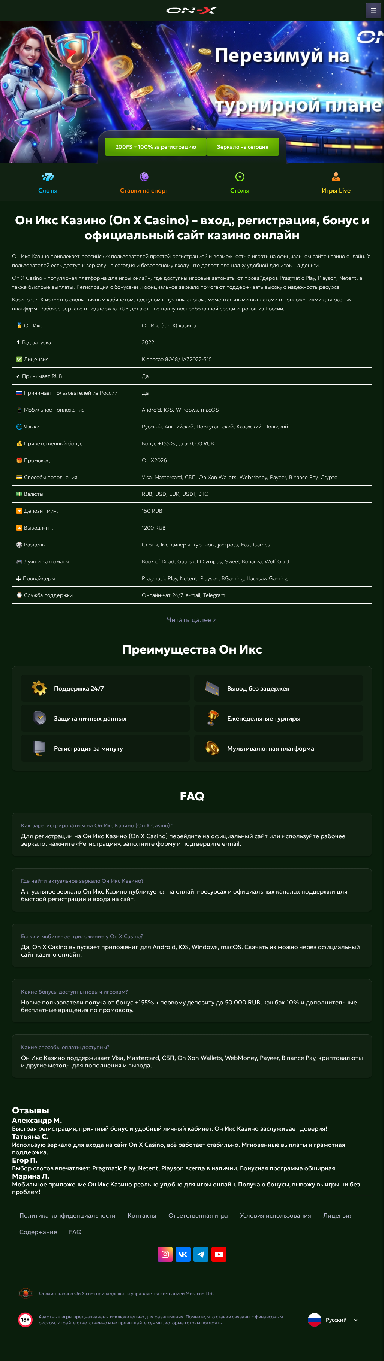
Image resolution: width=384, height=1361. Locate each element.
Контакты (142, 1215)
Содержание (38, 1232)
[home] (192, 10)
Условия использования (275, 1215)
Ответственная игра (198, 1215)
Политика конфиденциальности (68, 1215)
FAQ (75, 1232)
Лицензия (338, 1215)
